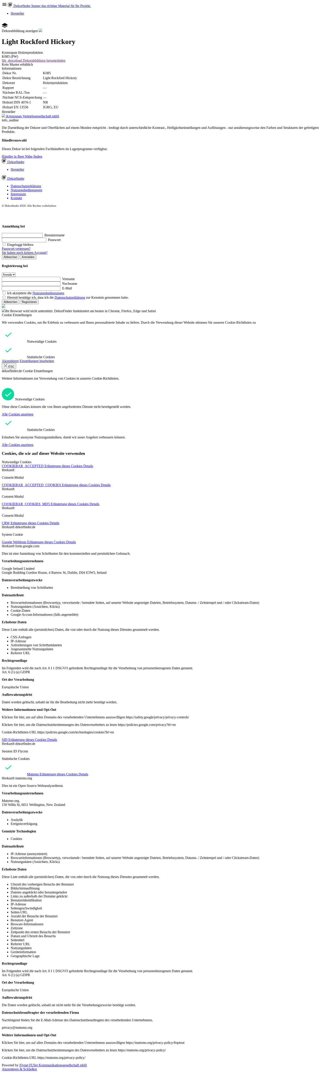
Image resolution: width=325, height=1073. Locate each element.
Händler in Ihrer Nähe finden (22, 156)
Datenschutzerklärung (26, 186)
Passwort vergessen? (16, 249)
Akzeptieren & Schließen (19, 1069)
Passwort (54, 240)
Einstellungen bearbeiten (37, 361)
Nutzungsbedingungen (26, 190)
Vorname (68, 279)
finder (15, 162)
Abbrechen (10, 257)
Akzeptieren (10, 361)
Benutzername (54, 235)
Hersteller (17, 13)
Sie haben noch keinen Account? (25, 252)
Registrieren (29, 302)
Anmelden (28, 257)
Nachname (69, 283)
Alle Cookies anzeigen (17, 414)
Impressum (18, 194)
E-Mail (67, 288)
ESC (11, 366)
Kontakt (16, 198)
